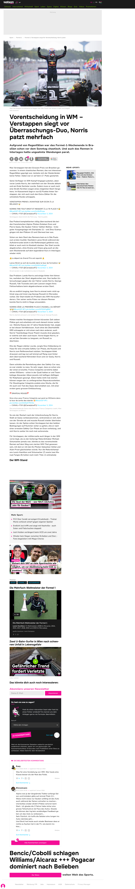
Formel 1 (19, 37)
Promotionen (91, 7)
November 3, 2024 (45, 214)
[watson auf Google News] (54, 159)
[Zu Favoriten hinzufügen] (31, 159)
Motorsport (34, 583)
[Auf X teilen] (15, 634)
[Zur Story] (53, 863)
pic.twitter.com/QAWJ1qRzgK (34, 265)
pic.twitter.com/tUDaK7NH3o (22, 403)
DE (91, 2)
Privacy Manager (84, 884)
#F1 (20, 211)
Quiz (75, 7)
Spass (49, 7)
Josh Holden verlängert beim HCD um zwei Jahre (35, 532)
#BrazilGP (14, 211)
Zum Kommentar (22, 783)
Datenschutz (70, 884)
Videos (81, 7)
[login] (3, 886)
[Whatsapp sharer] (18, 634)
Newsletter (19, 884)
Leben (43, 7)
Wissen (63, 7)
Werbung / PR (32, 884)
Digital (56, 7)
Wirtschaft (28, 7)
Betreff (13, 721)
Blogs (70, 7)
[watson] (9, 2)
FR (96, 2)
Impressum (51, 884)
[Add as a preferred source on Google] (42, 159)
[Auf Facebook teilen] (12, 159)
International (17, 7)
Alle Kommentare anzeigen (35, 843)
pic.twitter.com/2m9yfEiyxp (33, 211)
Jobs (42, 884)
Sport (36, 7)
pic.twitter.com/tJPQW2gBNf (38, 309)
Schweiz (7, 7)
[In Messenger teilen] (16, 159)
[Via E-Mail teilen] (21, 159)
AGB (60, 884)
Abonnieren (53, 693)
